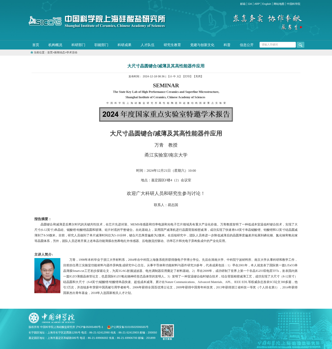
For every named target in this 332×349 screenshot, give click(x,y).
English (266, 3)
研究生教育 (172, 45)
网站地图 (279, 3)
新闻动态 (59, 52)
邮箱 (243, 3)
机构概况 (55, 45)
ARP (257, 3)
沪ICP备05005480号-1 (90, 326)
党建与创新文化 (202, 45)
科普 (227, 45)
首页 (35, 45)
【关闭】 (198, 76)
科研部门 (78, 45)
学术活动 (71, 52)
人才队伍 (147, 45)
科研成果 (124, 45)
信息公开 (247, 45)
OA (250, 3)
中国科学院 (293, 3)
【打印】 (187, 76)
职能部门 (101, 45)
